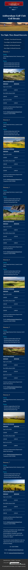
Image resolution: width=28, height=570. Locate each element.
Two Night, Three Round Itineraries (12, 39)
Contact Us (15, 7)
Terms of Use (18, 560)
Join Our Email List (14, 562)
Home (10, 7)
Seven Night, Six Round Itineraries (12, 48)
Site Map (13, 560)
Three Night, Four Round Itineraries (12, 42)
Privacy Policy (6, 562)
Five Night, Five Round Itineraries (12, 45)
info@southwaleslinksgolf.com (14, 112)
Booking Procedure (6, 560)
